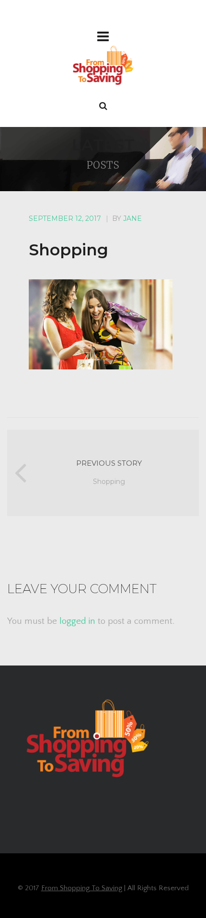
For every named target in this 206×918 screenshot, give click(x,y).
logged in (77, 621)
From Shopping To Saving (81, 888)
